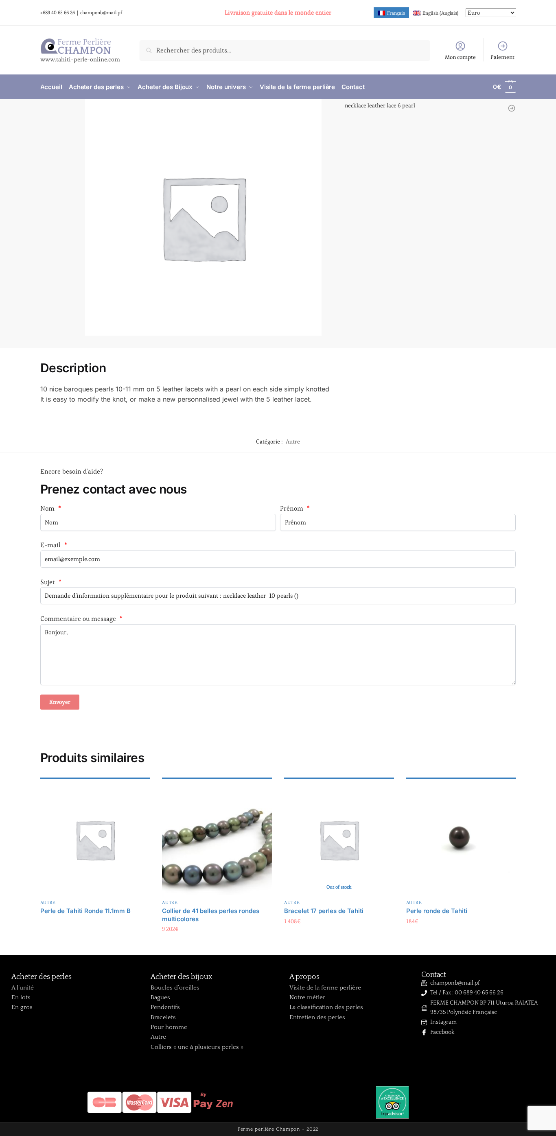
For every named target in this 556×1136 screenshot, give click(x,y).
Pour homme (169, 1027)
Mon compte (460, 57)
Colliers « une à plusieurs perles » (197, 1047)
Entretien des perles (317, 1017)
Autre (293, 441)
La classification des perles (326, 1007)
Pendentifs (165, 1007)
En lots (21, 997)
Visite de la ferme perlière (325, 987)
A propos (304, 977)
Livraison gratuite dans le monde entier (278, 12)
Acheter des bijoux (181, 977)
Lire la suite (94, 923)
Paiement (502, 57)
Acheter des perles (41, 977)
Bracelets (163, 1017)
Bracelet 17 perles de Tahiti (323, 911)
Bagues (160, 997)
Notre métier (307, 997)
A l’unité (22, 987)
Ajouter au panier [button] (217, 945)
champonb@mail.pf (101, 12)
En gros (22, 1007)
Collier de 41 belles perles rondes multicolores (210, 915)
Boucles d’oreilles (175, 987)
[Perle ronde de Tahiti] (461, 840)
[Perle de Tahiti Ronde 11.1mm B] (95, 840)
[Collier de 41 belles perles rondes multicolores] (217, 840)
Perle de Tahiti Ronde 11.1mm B (85, 911)
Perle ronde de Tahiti (436, 911)
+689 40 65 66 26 (57, 12)
